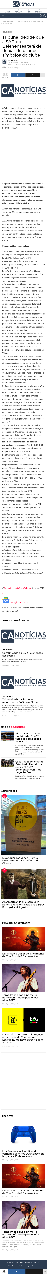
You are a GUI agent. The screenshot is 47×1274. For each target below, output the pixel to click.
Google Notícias (19, 602)
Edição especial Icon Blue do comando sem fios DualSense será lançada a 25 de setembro (23, 1154)
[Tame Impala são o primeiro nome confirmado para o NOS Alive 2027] (23, 978)
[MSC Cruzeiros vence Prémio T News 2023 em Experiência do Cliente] (23, 825)
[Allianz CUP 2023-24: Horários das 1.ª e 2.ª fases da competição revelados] (7, 736)
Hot (28, 12)
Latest (7, 12)
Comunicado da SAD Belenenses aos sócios (22, 654)
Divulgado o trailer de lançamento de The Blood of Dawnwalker (23, 955)
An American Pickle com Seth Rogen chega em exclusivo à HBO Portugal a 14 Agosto (23, 904)
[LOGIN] (44, 15)
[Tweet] (34, 1271)
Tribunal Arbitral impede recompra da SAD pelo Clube (20, 701)
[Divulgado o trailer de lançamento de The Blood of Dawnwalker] (23, 939)
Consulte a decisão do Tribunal (17, 588)
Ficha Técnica (12, 1266)
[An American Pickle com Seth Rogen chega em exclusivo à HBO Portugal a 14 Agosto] (23, 884)
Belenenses (7, 650)
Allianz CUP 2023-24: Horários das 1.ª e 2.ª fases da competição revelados (28, 737)
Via (3, 593)
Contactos (35, 1266)
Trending (38, 12)
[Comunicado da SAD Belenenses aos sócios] (23, 636)
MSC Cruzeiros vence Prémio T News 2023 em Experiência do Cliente (21, 860)
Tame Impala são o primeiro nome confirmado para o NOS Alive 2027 (20, 998)
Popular (18, 12)
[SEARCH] (41, 15)
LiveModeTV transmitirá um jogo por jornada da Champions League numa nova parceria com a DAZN (22, 1038)
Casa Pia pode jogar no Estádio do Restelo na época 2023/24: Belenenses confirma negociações (29, 767)
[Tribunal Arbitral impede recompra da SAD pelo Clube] (23, 682)
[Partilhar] (16, 1271)
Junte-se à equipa (24, 1266)
